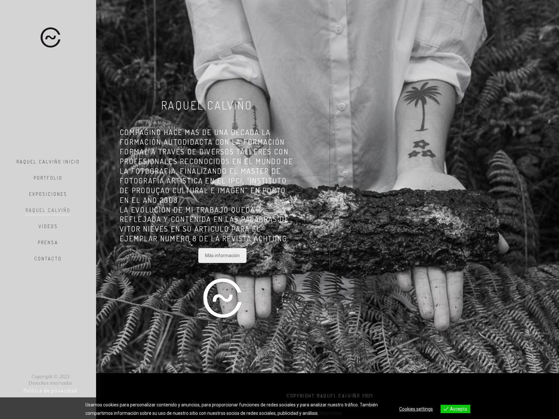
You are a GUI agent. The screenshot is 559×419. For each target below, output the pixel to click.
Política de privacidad (50, 390)
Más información (222, 255)
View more (331, 413)
